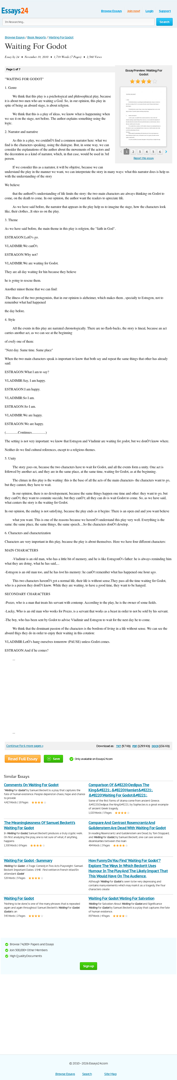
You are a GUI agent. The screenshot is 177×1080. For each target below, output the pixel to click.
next (166, 151)
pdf (134, 745)
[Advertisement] (88, 695)
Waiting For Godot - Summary (28, 860)
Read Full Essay (22, 759)
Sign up (88, 966)
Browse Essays (111, 11)
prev (121, 151)
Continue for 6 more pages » (24, 746)
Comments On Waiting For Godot (31, 784)
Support (165, 11)
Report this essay (144, 158)
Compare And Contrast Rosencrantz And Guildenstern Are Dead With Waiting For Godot (127, 825)
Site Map (110, 1074)
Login (149, 11)
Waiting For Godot (19, 898)
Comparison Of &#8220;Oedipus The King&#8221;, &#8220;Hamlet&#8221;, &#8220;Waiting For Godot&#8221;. (120, 790)
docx (155, 745)
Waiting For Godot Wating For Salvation (121, 898)
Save (56, 759)
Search (87, 1074)
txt (118, 745)
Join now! (133, 11)
